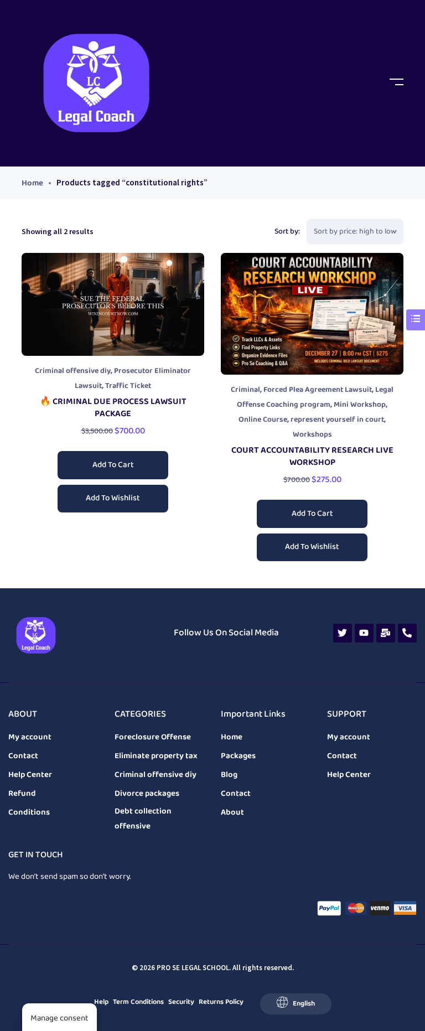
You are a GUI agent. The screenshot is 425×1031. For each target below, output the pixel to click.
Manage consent (59, 1018)
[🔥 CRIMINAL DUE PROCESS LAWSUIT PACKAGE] (113, 304)
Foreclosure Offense (153, 737)
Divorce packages (147, 793)
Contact (23, 756)
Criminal (245, 390)
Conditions (29, 812)
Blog (229, 774)
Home (32, 183)
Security (181, 1002)
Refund (22, 793)
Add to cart (113, 465)
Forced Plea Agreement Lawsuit (317, 390)
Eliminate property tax (156, 756)
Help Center (30, 774)
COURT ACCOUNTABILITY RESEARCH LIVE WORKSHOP (312, 456)
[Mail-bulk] (385, 633)
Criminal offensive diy (73, 371)
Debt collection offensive (143, 819)
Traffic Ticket (128, 386)
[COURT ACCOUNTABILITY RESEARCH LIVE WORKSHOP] (312, 314)
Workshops (312, 434)
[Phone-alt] (407, 633)
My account (29, 737)
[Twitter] (342, 633)
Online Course (263, 419)
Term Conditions (138, 1002)
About (232, 812)
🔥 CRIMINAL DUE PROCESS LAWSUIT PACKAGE (113, 408)
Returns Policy (221, 1002)
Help (101, 1002)
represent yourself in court (337, 419)
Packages (238, 756)
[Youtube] (364, 633)
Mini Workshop (360, 404)
